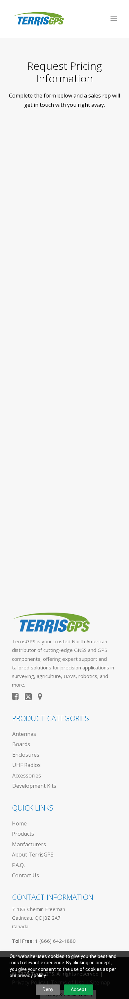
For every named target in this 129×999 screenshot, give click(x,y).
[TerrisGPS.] (38, 19)
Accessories (26, 775)
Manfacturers (29, 844)
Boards (21, 744)
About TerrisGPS (33, 854)
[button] (114, 19)
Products (23, 833)
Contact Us (25, 875)
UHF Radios (26, 765)
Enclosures (25, 754)
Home (19, 823)
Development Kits (34, 785)
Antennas (24, 734)
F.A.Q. (18, 865)
